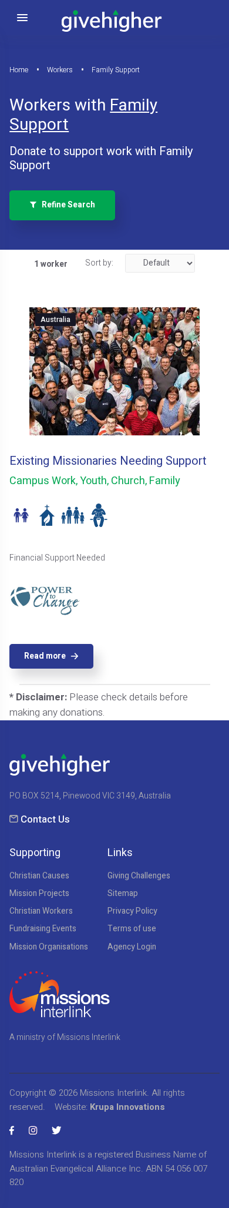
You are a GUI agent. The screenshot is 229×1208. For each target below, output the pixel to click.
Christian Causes (39, 876)
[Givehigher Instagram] (33, 1130)
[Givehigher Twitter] (56, 1130)
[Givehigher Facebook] (11, 1130)
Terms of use (131, 929)
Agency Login (131, 947)
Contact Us (45, 819)
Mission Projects (39, 894)
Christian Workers (41, 911)
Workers (60, 70)
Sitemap (122, 894)
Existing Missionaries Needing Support (108, 460)
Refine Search (65, 205)
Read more (45, 656)
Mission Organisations (48, 947)
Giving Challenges (138, 876)
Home (18, 70)
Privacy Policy (132, 911)
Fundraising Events (42, 929)
